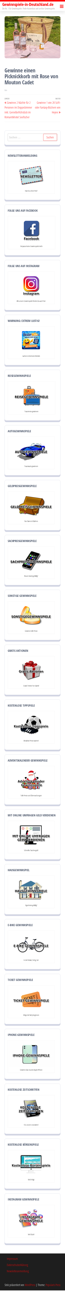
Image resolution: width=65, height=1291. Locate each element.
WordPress (30, 1285)
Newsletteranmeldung (18, 1271)
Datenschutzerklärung (17, 1265)
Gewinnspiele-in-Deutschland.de (27, 4)
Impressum (12, 1259)
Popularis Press (53, 1285)
